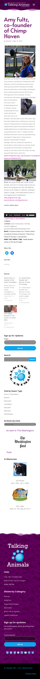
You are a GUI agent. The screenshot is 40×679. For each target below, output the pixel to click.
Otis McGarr (20, 481)
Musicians (7, 411)
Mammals (8, 608)
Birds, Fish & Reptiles (12, 611)
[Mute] (27, 215)
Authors (6, 398)
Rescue (7, 596)
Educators (7, 407)
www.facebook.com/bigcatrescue (15, 200)
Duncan (8, 41)
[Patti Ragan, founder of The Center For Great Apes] (10, 309)
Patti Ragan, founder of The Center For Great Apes (10, 316)
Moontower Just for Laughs (14, 581)
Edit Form (7, 632)
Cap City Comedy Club (13, 577)
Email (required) (10, 635)
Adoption (7, 600)
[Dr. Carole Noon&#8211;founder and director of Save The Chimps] (26, 290)
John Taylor (20, 506)
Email (6, 339)
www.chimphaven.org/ (12, 156)
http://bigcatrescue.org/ (12, 198)
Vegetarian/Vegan (11, 604)
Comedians (8, 404)
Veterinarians (8, 414)
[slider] (32, 215)
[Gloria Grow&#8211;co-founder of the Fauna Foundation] (11, 289)
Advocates (7, 401)
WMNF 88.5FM (9, 584)
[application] (20, 215)
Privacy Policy (31, 674)
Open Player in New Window (15, 219)
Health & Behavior (11, 615)
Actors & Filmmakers (11, 394)
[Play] (7, 215)
